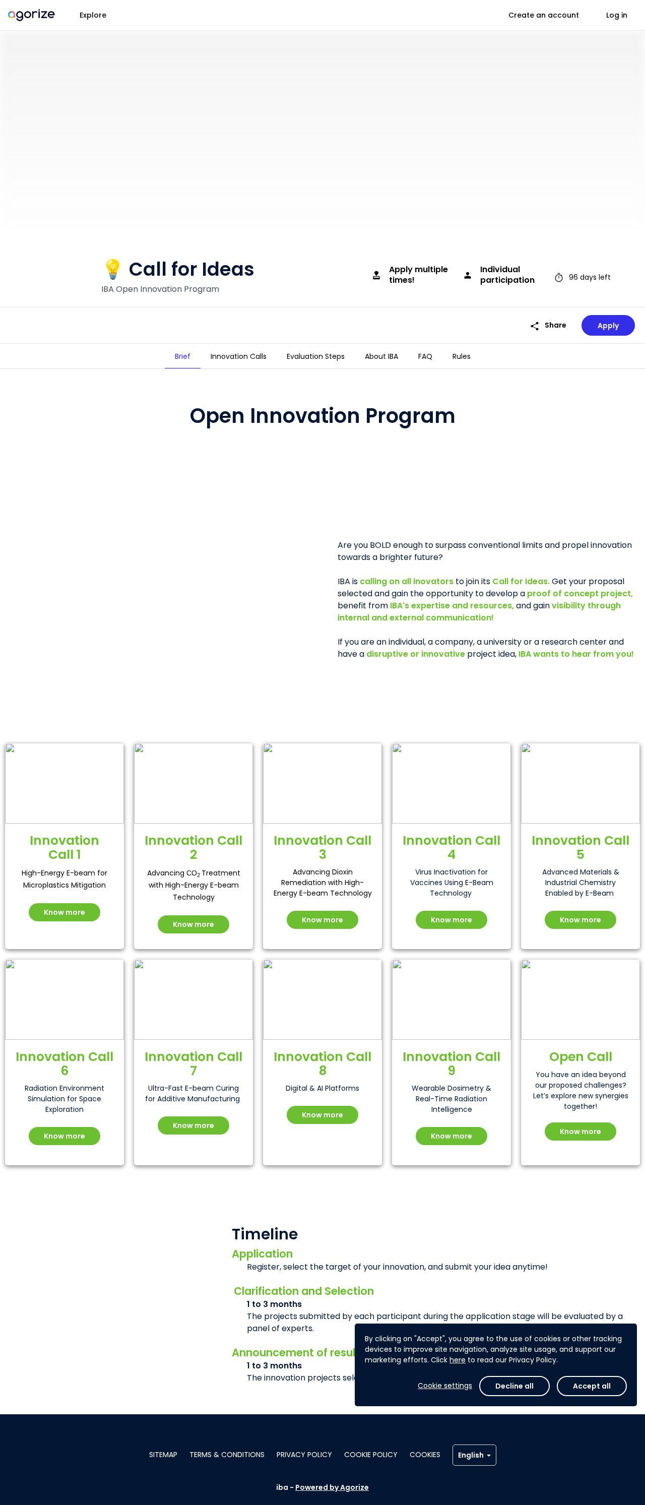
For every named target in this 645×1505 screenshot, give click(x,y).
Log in (616, 15)
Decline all (514, 1386)
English (471, 1455)
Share (548, 325)
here (457, 1360)
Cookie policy (371, 1455)
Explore (93, 15)
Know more (64, 912)
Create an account (543, 15)
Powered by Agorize (332, 1487)
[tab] (183, 356)
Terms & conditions (227, 1455)
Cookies (425, 1455)
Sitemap (163, 1455)
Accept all (592, 1386)
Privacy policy (304, 1455)
